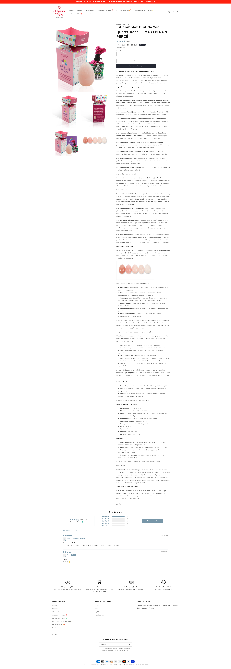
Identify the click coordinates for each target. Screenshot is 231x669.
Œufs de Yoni (56, 612)
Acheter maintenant (136, 66)
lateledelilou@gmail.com (163, 589)
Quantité (119, 50)
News (54, 627)
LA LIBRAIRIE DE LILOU (93, 664)
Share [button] (120, 504)
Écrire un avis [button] (152, 521)
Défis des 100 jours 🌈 (59, 618)
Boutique (55, 608)
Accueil (54, 605)
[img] (67, 535)
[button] (80, 10)
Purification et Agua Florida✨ (62, 621)
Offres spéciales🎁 (58, 624)
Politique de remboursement (109, 664)
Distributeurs (99, 615)
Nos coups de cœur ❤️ (59, 615)
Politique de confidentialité (126, 664)
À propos (55, 634)
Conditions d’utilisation (142, 664)
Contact (55, 631)
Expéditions (99, 612)
